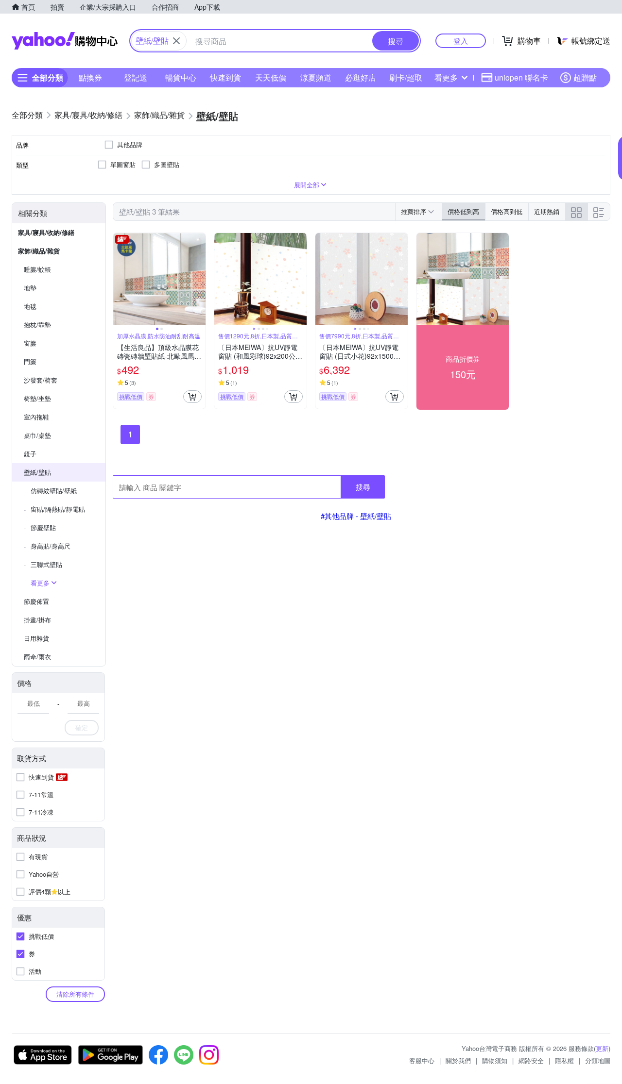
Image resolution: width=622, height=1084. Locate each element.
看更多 (446, 77)
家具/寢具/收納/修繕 (46, 232)
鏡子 (30, 453)
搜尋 (363, 487)
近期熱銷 (546, 211)
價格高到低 (506, 211)
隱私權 (564, 1060)
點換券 (90, 77)
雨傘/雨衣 (37, 656)
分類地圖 (597, 1060)
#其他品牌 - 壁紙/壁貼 (356, 516)
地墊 (30, 287)
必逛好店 (360, 77)
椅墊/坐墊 (37, 398)
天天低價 (270, 77)
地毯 (30, 306)
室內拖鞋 (36, 416)
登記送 (135, 77)
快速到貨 (225, 77)
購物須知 (494, 1060)
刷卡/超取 (405, 77)
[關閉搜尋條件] (176, 41)
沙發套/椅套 (40, 379)
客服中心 (421, 1060)
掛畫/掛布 (37, 619)
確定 (81, 727)
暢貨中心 (180, 77)
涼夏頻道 (315, 77)
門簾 (30, 361)
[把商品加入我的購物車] (192, 396)
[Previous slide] (119, 279)
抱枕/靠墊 (37, 324)
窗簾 (30, 343)
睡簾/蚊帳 (37, 269)
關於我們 (458, 1060)
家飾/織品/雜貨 (39, 250)
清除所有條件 (75, 994)
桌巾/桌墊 (37, 435)
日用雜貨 (36, 638)
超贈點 (585, 77)
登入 (460, 40)
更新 (602, 1048)
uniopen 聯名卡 (521, 77)
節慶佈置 (36, 601)
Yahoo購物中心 (65, 40)
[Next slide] (199, 279)
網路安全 (531, 1060)
